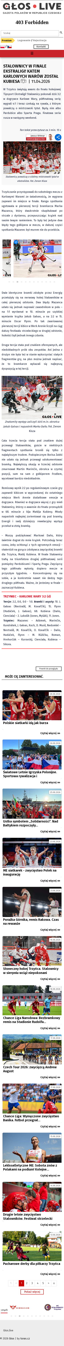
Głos (11, 1338)
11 (50, 282)
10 (46, 282)
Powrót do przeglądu (48, 669)
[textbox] (30, 33)
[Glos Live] (32, 4)
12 (54, 282)
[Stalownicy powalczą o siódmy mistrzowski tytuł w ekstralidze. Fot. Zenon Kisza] (32, 157)
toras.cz (25, 1338)
